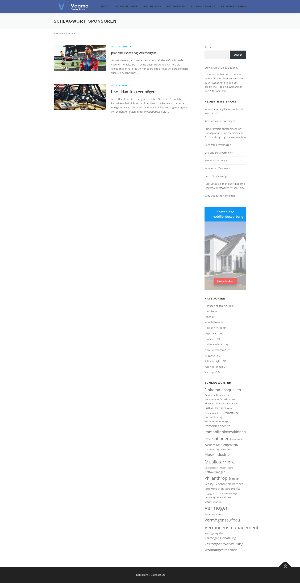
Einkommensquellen (223, 389)
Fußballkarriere (216, 408)
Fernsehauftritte (212, 399)
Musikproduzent (212, 468)
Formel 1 (236, 403)
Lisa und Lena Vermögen (219, 152)
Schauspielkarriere (230, 484)
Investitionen (217, 438)
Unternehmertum (213, 501)
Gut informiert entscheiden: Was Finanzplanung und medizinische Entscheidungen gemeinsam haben (225, 133)
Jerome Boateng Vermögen (133, 52)
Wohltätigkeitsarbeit (221, 550)
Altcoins (211, 339)
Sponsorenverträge (228, 493)
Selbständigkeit (213, 361)
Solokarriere (224, 488)
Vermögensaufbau (222, 520)
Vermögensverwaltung (224, 543)
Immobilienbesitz (217, 426)
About (104, 6)
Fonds (208, 316)
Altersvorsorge (203, 6)
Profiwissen (176, 6)
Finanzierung (214, 328)
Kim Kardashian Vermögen (220, 121)
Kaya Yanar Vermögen (217, 168)
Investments (236, 439)
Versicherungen (214, 366)
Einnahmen (210, 395)
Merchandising (212, 449)
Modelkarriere (226, 449)
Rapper (235, 478)
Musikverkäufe (226, 468)
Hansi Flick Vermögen (217, 176)
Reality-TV (211, 484)
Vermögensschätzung (220, 538)
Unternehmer (223, 497)
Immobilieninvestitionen (225, 431)
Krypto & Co (211, 333)
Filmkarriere (225, 403)
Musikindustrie (217, 454)
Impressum (141, 574)
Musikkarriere (220, 461)
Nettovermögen (215, 472)
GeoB (230, 408)
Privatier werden (233, 6)
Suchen (209, 47)
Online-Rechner (126, 6)
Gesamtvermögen (213, 413)
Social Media (211, 488)
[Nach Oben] (285, 567)
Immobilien (211, 322)
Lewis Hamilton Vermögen (133, 91)
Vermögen (217, 507)
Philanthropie (218, 478)
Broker (211, 311)
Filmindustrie (211, 403)
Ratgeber (210, 355)
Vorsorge (210, 372)
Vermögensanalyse (214, 514)
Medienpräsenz (227, 445)
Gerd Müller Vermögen (218, 144)
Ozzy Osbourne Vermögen (220, 195)
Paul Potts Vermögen (216, 160)
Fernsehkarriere (227, 399)
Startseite (59, 33)
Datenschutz (158, 574)
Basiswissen (152, 6)
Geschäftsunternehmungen (217, 421)
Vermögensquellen (214, 533)
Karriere (210, 445)
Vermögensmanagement (232, 527)
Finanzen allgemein (216, 305)
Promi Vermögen (121, 46)
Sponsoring (210, 497)
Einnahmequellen (224, 395)
